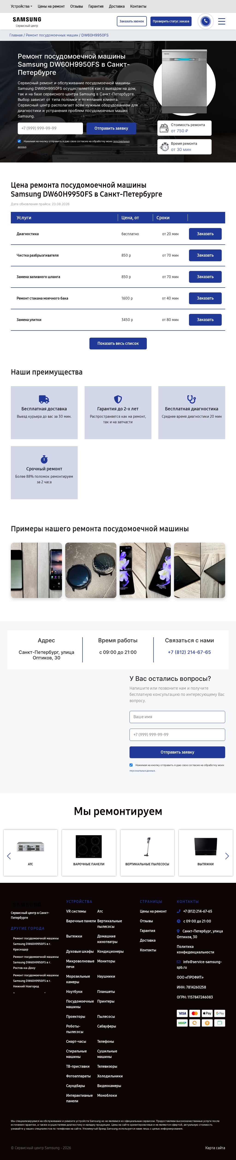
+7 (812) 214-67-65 (189, 652)
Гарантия (95, 6)
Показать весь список (118, 343)
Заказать (205, 233)
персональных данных (142, 770)
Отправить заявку (111, 128)
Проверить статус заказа (171, 21)
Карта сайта (215, 1148)
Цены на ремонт (51, 6)
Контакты (138, 6)
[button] (9, 856)
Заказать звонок (132, 21)
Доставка (117, 6)
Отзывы (76, 6)
